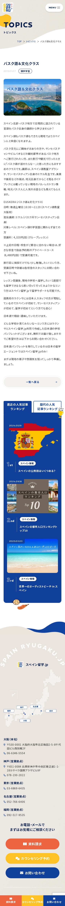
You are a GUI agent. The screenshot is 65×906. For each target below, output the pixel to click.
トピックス (31, 41)
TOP (19, 41)
